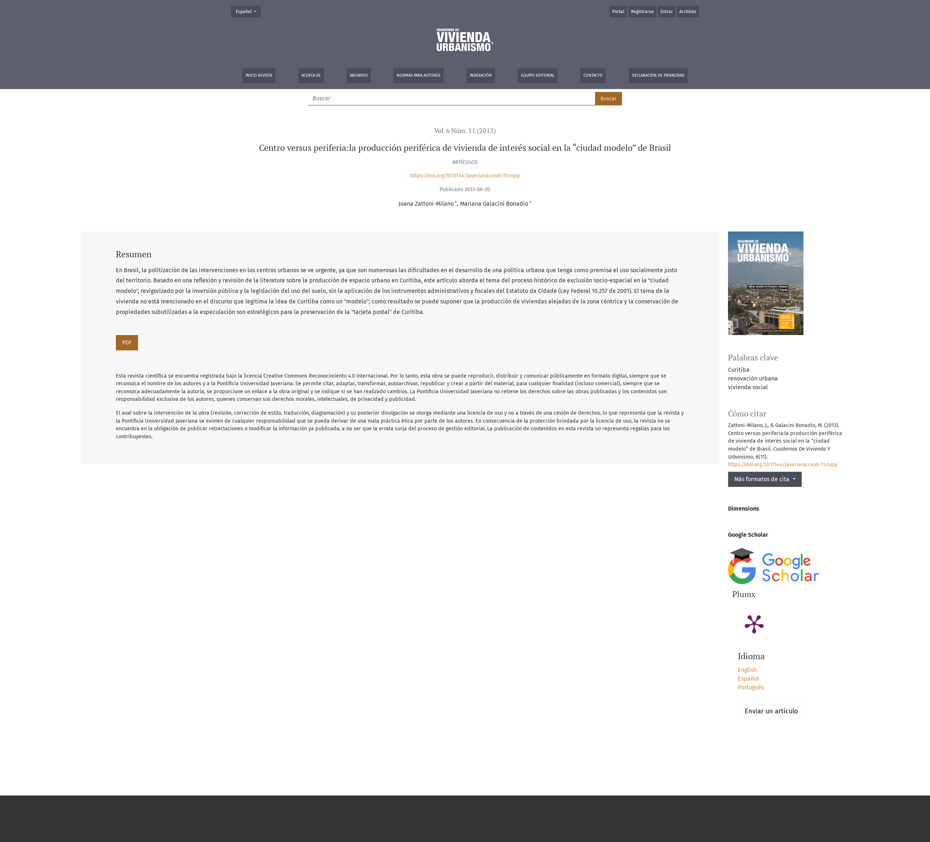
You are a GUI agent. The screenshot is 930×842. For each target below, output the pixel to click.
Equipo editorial (537, 75)
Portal (618, 11)
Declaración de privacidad (658, 75)
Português (751, 687)
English (747, 669)
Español (248, 11)
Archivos (359, 75)
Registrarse (642, 11)
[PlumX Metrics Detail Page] (754, 623)
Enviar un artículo (771, 711)
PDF (127, 342)
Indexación (481, 75)
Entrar (666, 11)
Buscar (608, 99)
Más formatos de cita (762, 479)
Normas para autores (418, 75)
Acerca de (311, 75)
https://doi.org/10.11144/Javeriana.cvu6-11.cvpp (465, 176)
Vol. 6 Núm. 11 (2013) (465, 130)
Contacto (593, 75)
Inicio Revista (259, 75)
